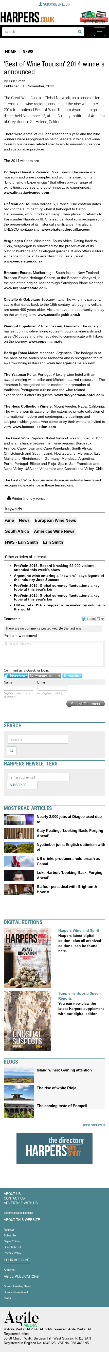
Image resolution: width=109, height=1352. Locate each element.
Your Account (17, 1260)
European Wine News (55, 520)
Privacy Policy (12, 1253)
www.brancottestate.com (25, 288)
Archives (9, 1269)
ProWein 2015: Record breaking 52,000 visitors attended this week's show (54, 568)
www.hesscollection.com (34, 427)
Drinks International (16, 1292)
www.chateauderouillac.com (66, 229)
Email (41, 682)
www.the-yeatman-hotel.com (79, 395)
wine (9, 520)
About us (12, 1194)
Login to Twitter (72, 675)
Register (9, 1229)
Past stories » (94, 1125)
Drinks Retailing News (17, 1286)
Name (8, 682)
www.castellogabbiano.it (59, 315)
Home (10, 51)
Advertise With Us (21, 1203)
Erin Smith (53, 542)
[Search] (80, 32)
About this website (22, 1220)
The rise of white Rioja (56, 1088)
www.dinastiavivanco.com (26, 192)
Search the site (13, 1247)
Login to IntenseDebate (16, 675)
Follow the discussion (100, 619)
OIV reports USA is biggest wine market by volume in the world (59, 607)
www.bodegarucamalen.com (71, 363)
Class (7, 1298)
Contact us (14, 1198)
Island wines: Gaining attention (64, 1070)
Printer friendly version (29, 498)
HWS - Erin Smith (21, 542)
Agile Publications (21, 1276)
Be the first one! (70, 628)
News (28, 51)
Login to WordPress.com (45, 675)
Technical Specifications (18, 1212)
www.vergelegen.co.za (23, 261)
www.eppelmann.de (45, 341)
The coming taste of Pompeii (62, 1106)
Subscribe (18, 785)
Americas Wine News (54, 531)
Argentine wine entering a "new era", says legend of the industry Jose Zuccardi (59, 577)
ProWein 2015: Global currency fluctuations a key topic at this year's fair (57, 587)
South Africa (17, 531)
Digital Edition (12, 1241)
